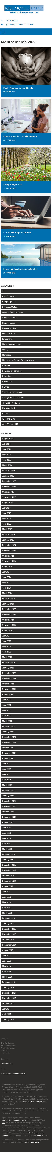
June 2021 (6, 769)
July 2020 (6, 828)
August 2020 (7, 822)
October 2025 (8, 492)
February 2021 (8, 790)
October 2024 (8, 556)
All (3, 291)
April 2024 (6, 588)
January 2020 (8, 860)
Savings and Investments (13, 398)
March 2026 (7, 465)
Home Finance (8, 323)
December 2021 (9, 737)
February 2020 (8, 854)
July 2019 (6, 892)
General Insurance (10, 318)
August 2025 (7, 503)
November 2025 (9, 487)
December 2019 (9, 865)
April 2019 (6, 908)
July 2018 (6, 956)
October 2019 (8, 876)
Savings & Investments (12, 392)
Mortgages (6, 355)
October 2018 (8, 940)
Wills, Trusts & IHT (10, 424)
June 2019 (6, 897)
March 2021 (7, 785)
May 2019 (6, 902)
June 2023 (6, 641)
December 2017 (9, 993)
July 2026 (6, 444)
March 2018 (7, 977)
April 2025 (6, 524)
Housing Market (9, 328)
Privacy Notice (33, 1142)
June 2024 (6, 577)
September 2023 (9, 625)
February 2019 (8, 918)
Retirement (7, 382)
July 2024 (6, 572)
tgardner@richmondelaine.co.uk (19, 24)
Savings (5, 387)
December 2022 (9, 673)
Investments (7, 339)
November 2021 (9, 742)
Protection (6, 376)
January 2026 (8, 476)
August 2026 (7, 439)
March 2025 (7, 529)
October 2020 (8, 812)
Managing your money (11, 344)
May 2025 (6, 519)
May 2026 (6, 455)
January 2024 (8, 604)
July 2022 (6, 700)
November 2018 (9, 934)
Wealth (5, 414)
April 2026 (6, 460)
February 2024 (8, 598)
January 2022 (8, 732)
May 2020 (6, 838)
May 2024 (6, 583)
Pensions (6, 366)
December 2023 (9, 609)
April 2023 (6, 652)
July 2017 (6, 1009)
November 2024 (9, 551)
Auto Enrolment (8, 296)
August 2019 (7, 886)
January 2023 (8, 668)
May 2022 (6, 710)
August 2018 (7, 950)
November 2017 (9, 998)
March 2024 (7, 593)
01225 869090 (11, 21)
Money (5, 350)
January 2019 (8, 924)
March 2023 (7, 657)
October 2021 (8, 748)
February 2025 (8, 535)
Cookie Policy (22, 1142)
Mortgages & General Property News (18, 360)
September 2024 (9, 561)
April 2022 (6, 716)
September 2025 (9, 497)
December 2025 (9, 481)
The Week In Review (11, 403)
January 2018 (8, 988)
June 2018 (6, 961)
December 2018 (9, 929)
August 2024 (7, 567)
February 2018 (8, 982)
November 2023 (9, 614)
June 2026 (6, 449)
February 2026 (8, 471)
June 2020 (6, 833)
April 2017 (6, 1014)
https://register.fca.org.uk (32, 1101)
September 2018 (9, 945)
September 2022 (9, 689)
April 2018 (6, 972)
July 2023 (6, 636)
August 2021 (7, 758)
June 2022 (6, 705)
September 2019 (9, 881)
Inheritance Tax (8, 334)
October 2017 (8, 1004)
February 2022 (8, 726)
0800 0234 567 (42, 1135)
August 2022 (7, 694)
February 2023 (8, 662)
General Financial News (12, 312)
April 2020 (6, 844)
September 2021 (9, 753)
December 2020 (9, 801)
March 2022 (7, 721)
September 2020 (9, 817)
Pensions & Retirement (12, 371)
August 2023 (7, 630)
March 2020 (7, 849)
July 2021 (6, 764)
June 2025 (6, 513)
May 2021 (6, 774)
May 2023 (6, 646)
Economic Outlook (10, 307)
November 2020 (9, 806)
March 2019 (7, 913)
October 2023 (8, 620)
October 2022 (8, 684)
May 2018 (6, 966)
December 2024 (9, 545)
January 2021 (8, 796)
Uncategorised (8, 408)
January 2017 (8, 1020)
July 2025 (6, 508)
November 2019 (9, 870)
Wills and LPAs (8, 419)
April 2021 (6, 780)
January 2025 (8, 540)
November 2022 (9, 678)
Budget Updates (9, 302)
